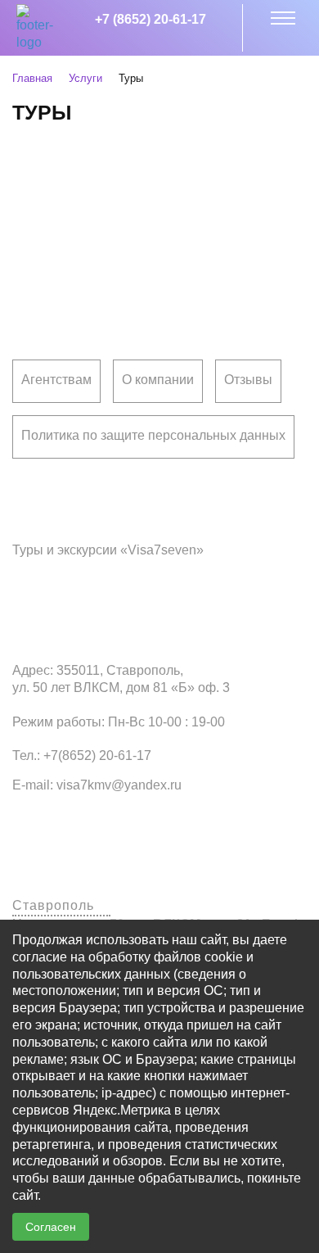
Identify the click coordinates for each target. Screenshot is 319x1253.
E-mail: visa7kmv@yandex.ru (97, 785)
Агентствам (56, 380)
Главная (32, 78)
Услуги (85, 78)
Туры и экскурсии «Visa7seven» (108, 550)
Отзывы (248, 380)
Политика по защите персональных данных (153, 435)
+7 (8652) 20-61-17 (150, 19)
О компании (158, 380)
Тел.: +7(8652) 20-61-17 (81, 755)
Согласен (50, 1226)
